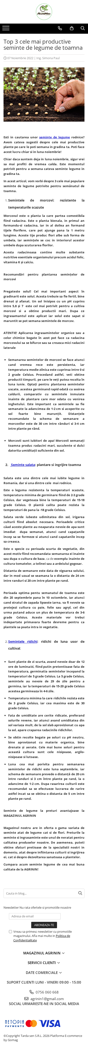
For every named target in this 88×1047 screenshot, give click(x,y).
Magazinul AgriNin (42, 953)
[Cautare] (80, 893)
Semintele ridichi (22, 641)
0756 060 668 (47, 992)
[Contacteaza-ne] (60, 28)
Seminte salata (22, 464)
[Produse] (6, 29)
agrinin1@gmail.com (47, 998)
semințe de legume (54, 137)
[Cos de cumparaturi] (72, 28)
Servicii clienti (42, 962)
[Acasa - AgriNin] (44, 12)
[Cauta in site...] (82, 28)
